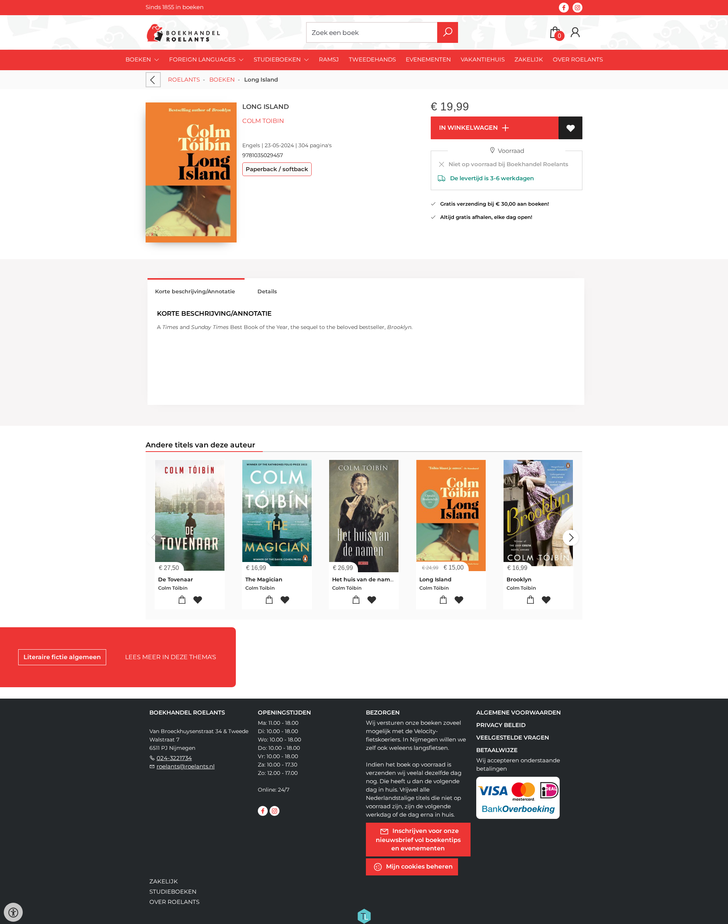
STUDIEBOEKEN (172, 891)
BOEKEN (222, 79)
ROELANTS (184, 79)
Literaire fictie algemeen (62, 657)
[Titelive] (364, 915)
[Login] (575, 32)
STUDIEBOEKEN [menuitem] (278, 59)
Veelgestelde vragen (512, 737)
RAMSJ (329, 59)
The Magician (263, 579)
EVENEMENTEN (428, 59)
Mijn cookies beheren (418, 866)
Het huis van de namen (364, 579)
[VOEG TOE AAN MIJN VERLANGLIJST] (570, 127)
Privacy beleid (501, 725)
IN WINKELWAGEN (467, 127)
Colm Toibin (263, 120)
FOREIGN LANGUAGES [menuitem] (203, 59)
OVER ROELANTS (578, 59)
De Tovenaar (175, 579)
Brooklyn (519, 579)
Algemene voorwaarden (518, 712)
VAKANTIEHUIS (483, 59)
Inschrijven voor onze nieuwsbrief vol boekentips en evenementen (418, 839)
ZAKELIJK (529, 59)
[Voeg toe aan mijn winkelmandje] (182, 600)
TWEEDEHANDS (372, 59)
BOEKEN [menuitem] (139, 59)
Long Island (435, 579)
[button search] (447, 32)
